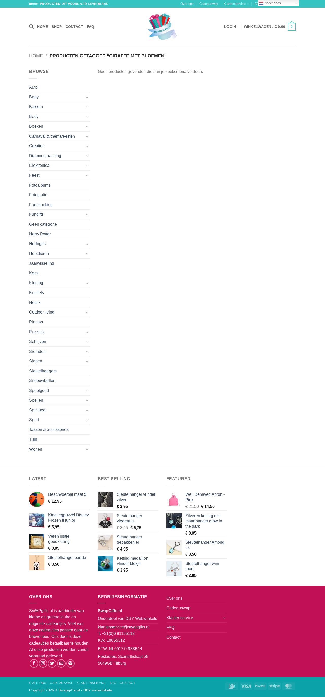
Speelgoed (39, 390)
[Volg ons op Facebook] (34, 663)
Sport (34, 420)
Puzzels (36, 331)
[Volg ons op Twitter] (52, 663)
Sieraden (37, 351)
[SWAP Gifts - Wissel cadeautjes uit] (162, 27)
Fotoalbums (40, 185)
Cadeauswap (208, 4)
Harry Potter (40, 234)
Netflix (35, 302)
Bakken (36, 107)
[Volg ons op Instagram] (43, 663)
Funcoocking (41, 205)
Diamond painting (45, 156)
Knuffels (36, 292)
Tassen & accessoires (49, 429)
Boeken (36, 126)
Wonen (35, 449)
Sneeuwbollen (42, 380)
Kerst (34, 273)
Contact (74, 27)
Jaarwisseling (41, 263)
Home (42, 27)
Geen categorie (43, 224)
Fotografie (38, 195)
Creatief (36, 146)
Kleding (36, 283)
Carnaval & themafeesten (52, 136)
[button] (230, 26)
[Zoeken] (31, 27)
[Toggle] (87, 97)
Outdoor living (41, 312)
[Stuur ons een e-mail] (61, 663)
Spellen (36, 400)
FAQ (90, 27)
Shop (57, 27)
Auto (33, 87)
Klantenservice (235, 4)
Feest (34, 175)
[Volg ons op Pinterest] (70, 663)
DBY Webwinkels (141, 618)
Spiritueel (37, 410)
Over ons (187, 4)
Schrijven (37, 341)
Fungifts (36, 214)
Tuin (33, 439)
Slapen (35, 361)
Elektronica (39, 165)
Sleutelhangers (43, 371)
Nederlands (272, 3)
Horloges (37, 244)
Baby (34, 97)
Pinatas (36, 322)
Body (34, 116)
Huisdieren (39, 253)
